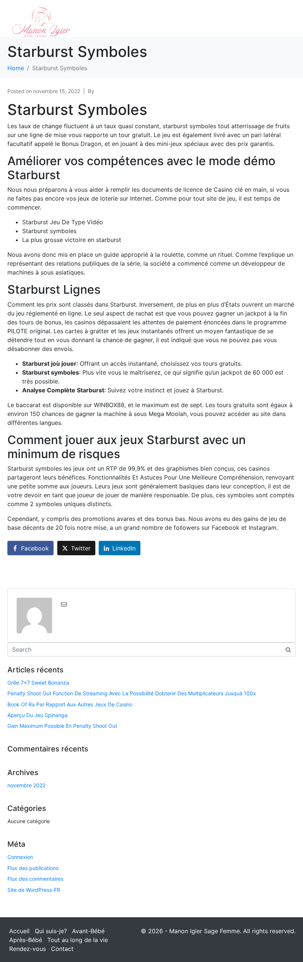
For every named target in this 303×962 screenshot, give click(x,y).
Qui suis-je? (51, 931)
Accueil (19, 931)
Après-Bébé (25, 940)
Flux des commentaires (35, 879)
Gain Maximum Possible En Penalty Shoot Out (62, 726)
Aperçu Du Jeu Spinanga (37, 715)
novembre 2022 (26, 785)
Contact (62, 948)
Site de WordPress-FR (33, 890)
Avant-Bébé (88, 931)
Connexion (20, 857)
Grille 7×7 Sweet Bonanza (38, 682)
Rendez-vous (27, 948)
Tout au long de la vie (77, 940)
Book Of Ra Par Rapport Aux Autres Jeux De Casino (69, 704)
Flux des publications (32, 868)
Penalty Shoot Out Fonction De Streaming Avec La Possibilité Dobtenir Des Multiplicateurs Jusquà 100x (131, 693)
